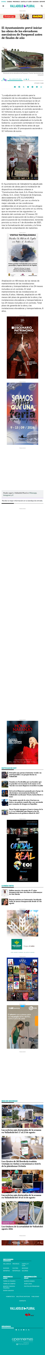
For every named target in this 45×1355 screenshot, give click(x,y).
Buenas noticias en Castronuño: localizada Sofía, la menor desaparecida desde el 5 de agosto (25, 901)
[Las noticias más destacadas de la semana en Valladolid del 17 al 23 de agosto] (22, 1116)
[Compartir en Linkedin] (37, 87)
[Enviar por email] (15, 87)
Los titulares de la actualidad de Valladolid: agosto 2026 (22, 1227)
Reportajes (16, 1271)
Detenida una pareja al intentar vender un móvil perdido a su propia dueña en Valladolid (25, 775)
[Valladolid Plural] (22, 6)
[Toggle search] (41, 6)
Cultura (15, 1268)
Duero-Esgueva (8, 1290)
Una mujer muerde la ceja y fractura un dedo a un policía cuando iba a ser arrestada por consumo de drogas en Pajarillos (26, 802)
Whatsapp (33, 493)
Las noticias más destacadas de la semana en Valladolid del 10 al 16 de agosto (21, 1196)
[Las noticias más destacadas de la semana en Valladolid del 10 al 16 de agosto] (22, 1181)
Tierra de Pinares (9, 1281)
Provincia (16, 1)
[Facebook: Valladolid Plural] (26, 79)
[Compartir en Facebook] (19, 87)
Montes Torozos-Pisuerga (9, 1287)
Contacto (22, 1301)
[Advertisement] (22, 466)
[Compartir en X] (23, 87)
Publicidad (35, 1296)
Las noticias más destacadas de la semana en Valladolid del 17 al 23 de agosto (21, 1131)
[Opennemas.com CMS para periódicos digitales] (22, 1341)
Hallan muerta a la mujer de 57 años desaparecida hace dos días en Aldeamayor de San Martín (25, 892)
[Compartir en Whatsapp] (41, 87)
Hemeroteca (10, 1296)
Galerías (25, 1271)
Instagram (7, 495)
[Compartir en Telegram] (32, 87)
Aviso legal (28, 1283)
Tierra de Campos (9, 1283)
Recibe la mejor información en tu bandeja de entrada (22, 501)
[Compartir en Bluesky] (28, 87)
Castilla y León (26, 1)
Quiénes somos (29, 1281)
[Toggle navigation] (3, 6)
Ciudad (9, 1)
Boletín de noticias (23, 1296)
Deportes (6, 1271)
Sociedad (25, 1268)
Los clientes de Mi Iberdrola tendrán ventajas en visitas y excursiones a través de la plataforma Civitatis (21, 1163)
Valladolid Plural (15, 79)
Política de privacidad (31, 1286)
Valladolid (7, 1264)
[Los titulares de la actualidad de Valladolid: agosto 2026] (22, 1213)
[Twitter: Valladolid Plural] (24, 79)
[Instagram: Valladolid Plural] (28, 79)
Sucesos (35, 1)
